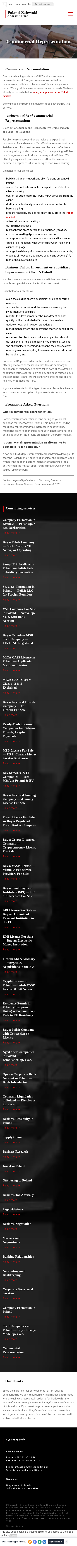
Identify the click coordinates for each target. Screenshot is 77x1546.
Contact (19, 1526)
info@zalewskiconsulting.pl (31, 1467)
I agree (13, 1536)
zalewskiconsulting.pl (30, 1470)
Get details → (55, 1541)
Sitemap (10, 1526)
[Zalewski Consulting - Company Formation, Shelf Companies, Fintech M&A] (21, 18)
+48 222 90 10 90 (17, 4)
